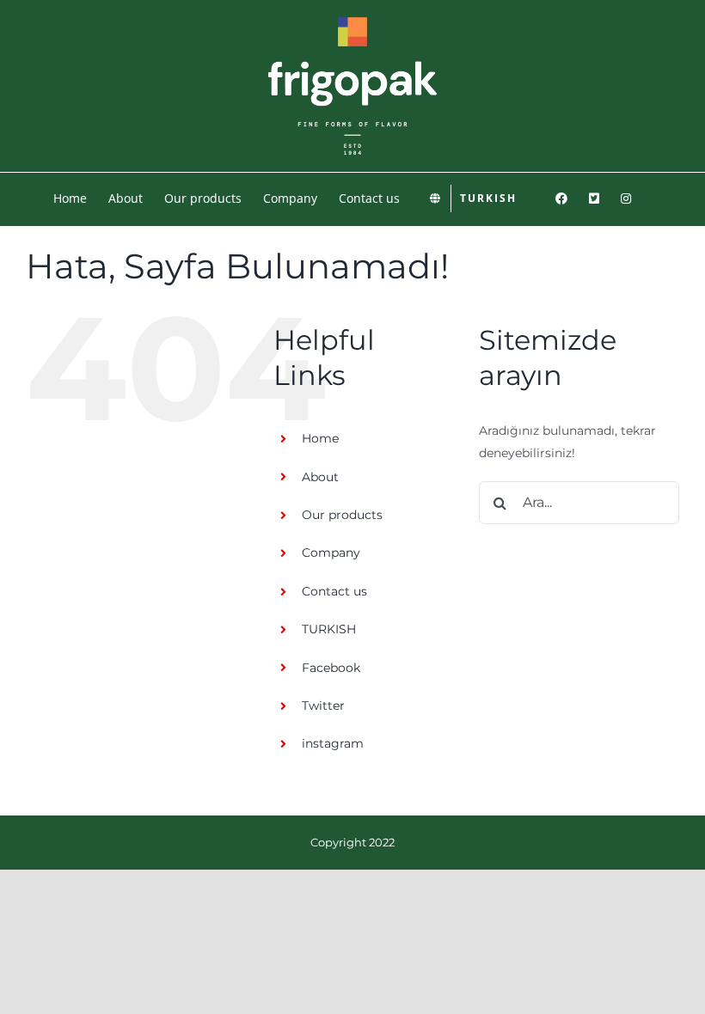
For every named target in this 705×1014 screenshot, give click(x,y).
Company (331, 552)
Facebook (331, 667)
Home (320, 438)
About (320, 477)
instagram (333, 743)
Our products (342, 514)
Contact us (334, 591)
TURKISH (329, 629)
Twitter (323, 705)
